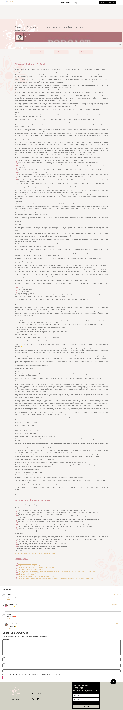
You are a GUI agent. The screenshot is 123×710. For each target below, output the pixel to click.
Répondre (8, 599)
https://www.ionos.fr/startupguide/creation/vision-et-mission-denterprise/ (36, 576)
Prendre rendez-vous (107, 2)
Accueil (48, 3)
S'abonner (85, 706)
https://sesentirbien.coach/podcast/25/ (27, 564)
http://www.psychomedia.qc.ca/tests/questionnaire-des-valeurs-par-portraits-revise (35, 553)
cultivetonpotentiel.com (21, 482)
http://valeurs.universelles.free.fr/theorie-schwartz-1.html (32, 565)
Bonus (83, 3)
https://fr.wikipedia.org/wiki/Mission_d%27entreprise (31, 573)
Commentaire (6, 639)
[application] (68, 37)
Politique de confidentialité (15, 703)
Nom (3, 657)
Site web (4, 668)
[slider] (30, 38)
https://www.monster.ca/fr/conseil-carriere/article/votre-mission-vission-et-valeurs (38, 567)
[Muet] (25, 38)
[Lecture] (20, 37)
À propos (75, 3)
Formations (65, 3)
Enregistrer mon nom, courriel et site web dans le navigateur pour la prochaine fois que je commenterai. (32, 674)
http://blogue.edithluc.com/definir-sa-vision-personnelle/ (32, 569)
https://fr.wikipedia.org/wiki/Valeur (26, 574)
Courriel (4, 663)
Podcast (56, 3)
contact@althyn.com (40, 694)
